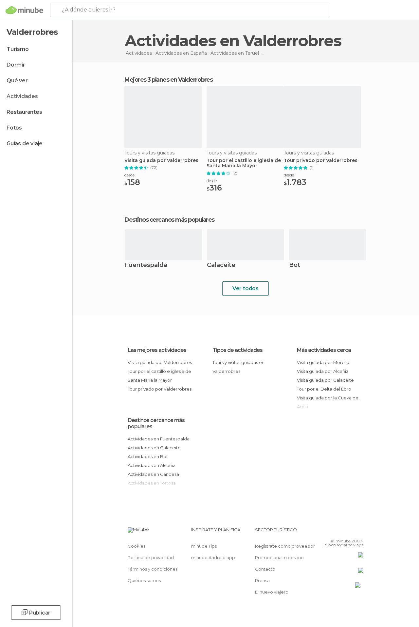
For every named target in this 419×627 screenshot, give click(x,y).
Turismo (18, 49)
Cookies (136, 546)
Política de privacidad (151, 557)
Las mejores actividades (157, 350)
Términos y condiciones (152, 569)
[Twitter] (342, 531)
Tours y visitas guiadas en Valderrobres (238, 367)
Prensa (262, 580)
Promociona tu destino (279, 557)
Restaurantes (24, 112)
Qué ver (17, 80)
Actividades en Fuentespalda (159, 438)
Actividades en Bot (148, 456)
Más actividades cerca (324, 350)
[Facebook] (333, 531)
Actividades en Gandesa (153, 474)
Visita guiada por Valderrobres (161, 160)
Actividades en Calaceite (154, 447)
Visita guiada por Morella (323, 362)
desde (129, 174)
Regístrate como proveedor (285, 546)
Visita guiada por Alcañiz (322, 371)
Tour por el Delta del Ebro (324, 389)
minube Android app (213, 557)
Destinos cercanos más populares (169, 220)
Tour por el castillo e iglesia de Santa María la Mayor (244, 163)
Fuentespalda (146, 265)
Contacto (265, 569)
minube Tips (204, 546)
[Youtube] (359, 531)
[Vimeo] (350, 531)
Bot (294, 265)
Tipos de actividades (237, 350)
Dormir (16, 65)
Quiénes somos (144, 580)
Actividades (22, 96)
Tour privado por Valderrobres (320, 160)
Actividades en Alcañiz (151, 465)
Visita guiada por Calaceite (325, 380)
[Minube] (24, 10)
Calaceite (221, 265)
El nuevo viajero (271, 592)
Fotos (14, 128)
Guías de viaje (25, 143)
